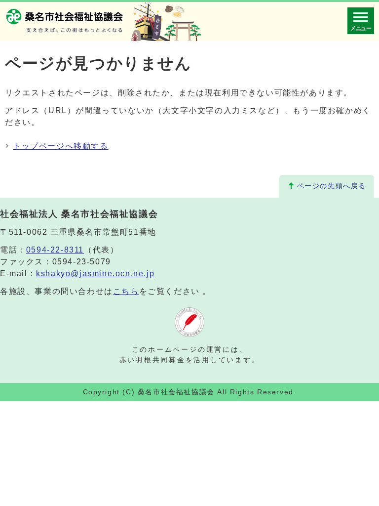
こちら (126, 291)
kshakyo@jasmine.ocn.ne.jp (95, 273)
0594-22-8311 (55, 250)
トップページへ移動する (61, 146)
